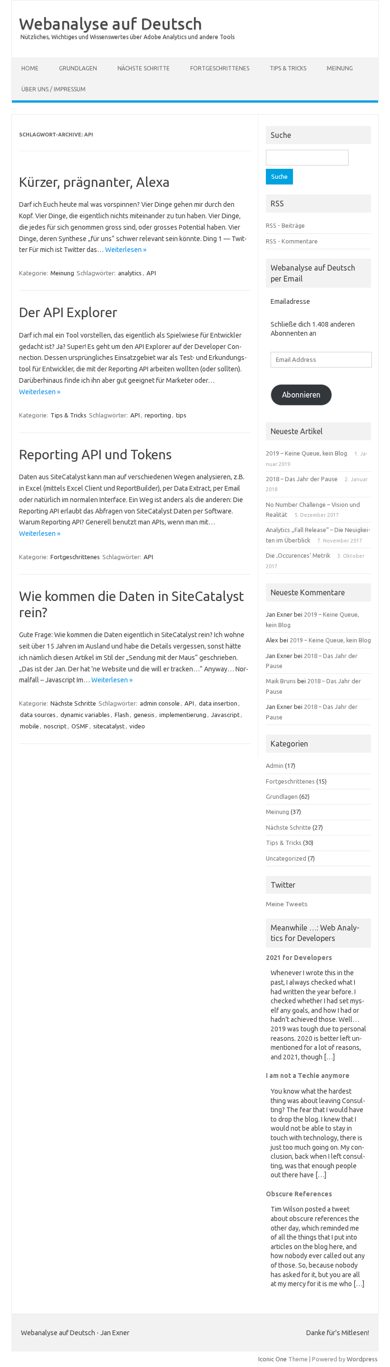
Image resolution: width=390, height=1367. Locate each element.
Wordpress (362, 1359)
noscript (55, 726)
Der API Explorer (68, 312)
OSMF (79, 726)
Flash (122, 714)
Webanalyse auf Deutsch (110, 23)
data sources (38, 714)
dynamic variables (85, 714)
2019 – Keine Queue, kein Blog (306, 453)
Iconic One (272, 1359)
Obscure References (299, 1194)
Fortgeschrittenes (219, 68)
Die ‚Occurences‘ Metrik (298, 555)
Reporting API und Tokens (95, 454)
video (137, 726)
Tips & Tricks (288, 68)
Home (30, 68)
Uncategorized (286, 858)
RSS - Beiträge (285, 225)
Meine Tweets (287, 904)
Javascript (225, 714)
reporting (158, 415)
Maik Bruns (281, 681)
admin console (160, 703)
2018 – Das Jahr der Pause (302, 478)
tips (181, 415)
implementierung (182, 714)
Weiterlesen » (125, 249)
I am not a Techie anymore (308, 1075)
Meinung (340, 68)
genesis (144, 714)
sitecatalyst (109, 726)
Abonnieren (301, 394)
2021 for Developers (299, 957)
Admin (274, 765)
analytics (130, 273)
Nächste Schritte (143, 68)
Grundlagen (78, 68)
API (151, 273)
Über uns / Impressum (53, 89)
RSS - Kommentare (292, 241)
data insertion (218, 703)
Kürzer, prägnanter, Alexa (94, 182)
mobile (29, 726)
